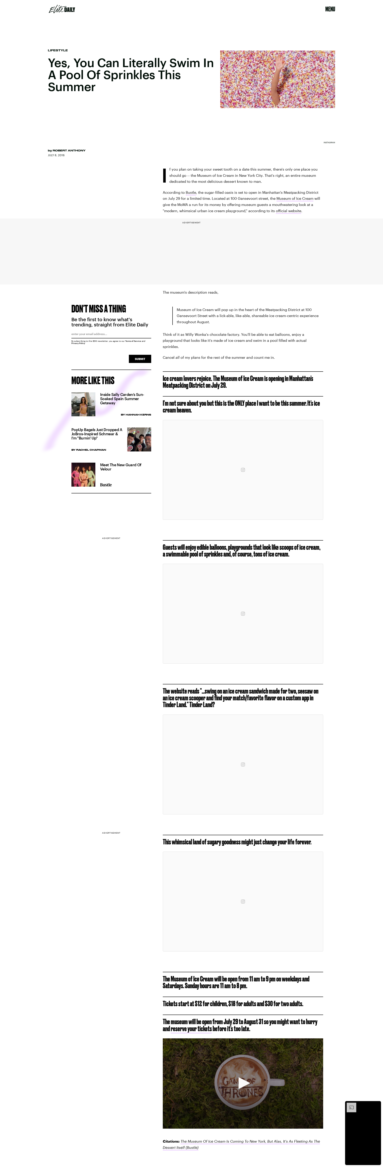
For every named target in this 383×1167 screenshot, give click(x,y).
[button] (243, 1083)
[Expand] (349, 1104)
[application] (243, 1083)
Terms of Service (133, 341)
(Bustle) (191, 1147)
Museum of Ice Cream (294, 198)
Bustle (191, 192)
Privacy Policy (78, 343)
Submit (140, 358)
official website (288, 211)
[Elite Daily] (62, 9)
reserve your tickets (191, 1028)
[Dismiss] (376, 1104)
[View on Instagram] (243, 470)
